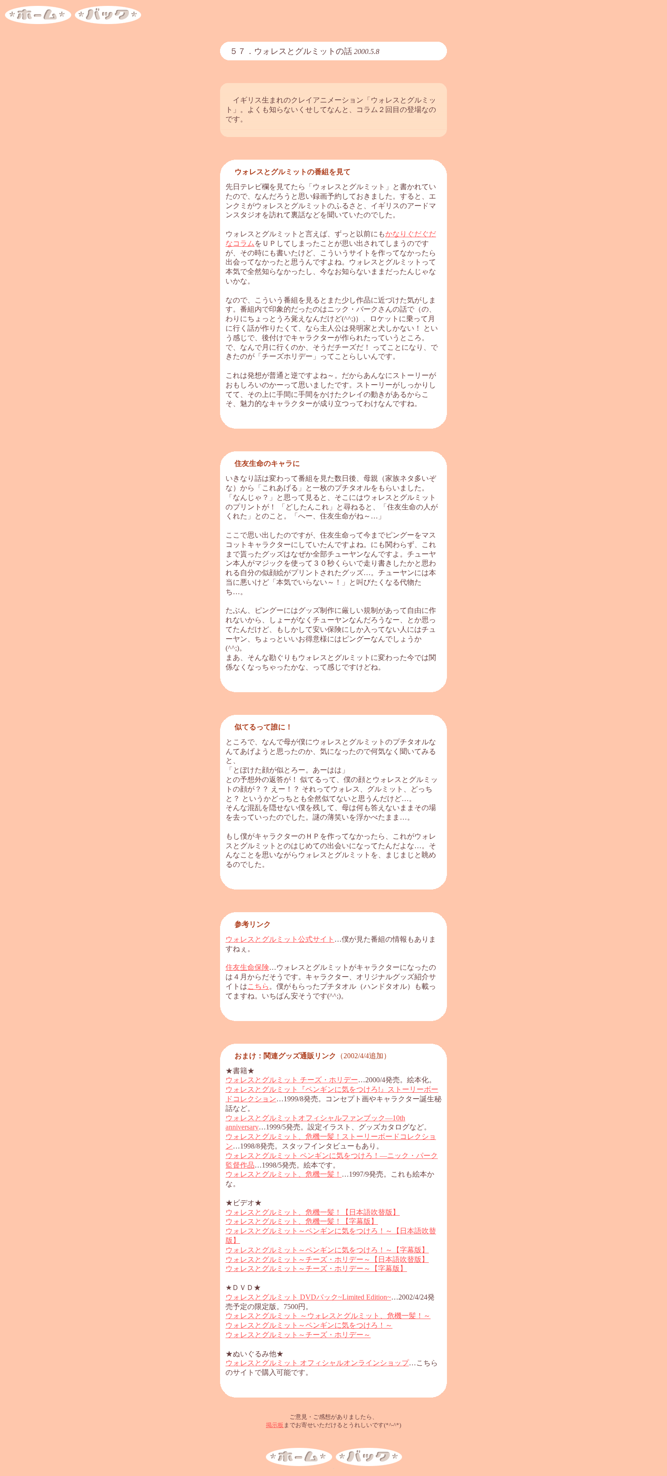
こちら (258, 986)
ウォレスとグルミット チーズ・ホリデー (292, 1080)
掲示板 (275, 1425)
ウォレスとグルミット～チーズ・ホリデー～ (298, 1335)
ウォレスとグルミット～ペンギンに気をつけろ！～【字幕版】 (327, 1250)
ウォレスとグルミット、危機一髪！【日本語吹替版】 (313, 1212)
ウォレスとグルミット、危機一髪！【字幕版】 (302, 1221)
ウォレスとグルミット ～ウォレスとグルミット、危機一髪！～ (328, 1316)
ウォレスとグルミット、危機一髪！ (284, 1174)
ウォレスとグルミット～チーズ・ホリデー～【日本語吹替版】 (327, 1259)
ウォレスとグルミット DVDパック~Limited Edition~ (308, 1297)
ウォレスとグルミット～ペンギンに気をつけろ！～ (309, 1325)
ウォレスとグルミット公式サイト (280, 939)
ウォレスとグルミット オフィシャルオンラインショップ (317, 1363)
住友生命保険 (247, 967)
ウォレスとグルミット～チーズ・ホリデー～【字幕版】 (316, 1268)
